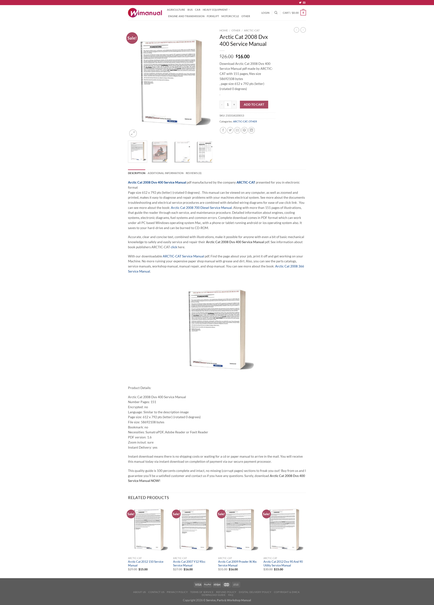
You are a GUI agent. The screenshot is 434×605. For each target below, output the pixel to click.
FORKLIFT (213, 16)
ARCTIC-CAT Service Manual (183, 256)
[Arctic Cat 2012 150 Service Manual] (149, 529)
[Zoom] (133, 133)
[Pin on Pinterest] (244, 130)
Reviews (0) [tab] (194, 173)
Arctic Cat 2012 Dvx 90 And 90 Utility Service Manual (283, 563)
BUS (190, 9)
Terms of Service (201, 592)
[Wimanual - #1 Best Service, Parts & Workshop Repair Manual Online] (145, 12)
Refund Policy (226, 592)
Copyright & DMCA (287, 592)
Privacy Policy (177, 592)
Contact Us (156, 592)
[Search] (276, 12)
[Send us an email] (304, 2)
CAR (197, 9)
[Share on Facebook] (223, 130)
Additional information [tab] (165, 173)
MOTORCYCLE (230, 16)
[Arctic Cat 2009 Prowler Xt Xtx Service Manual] (239, 529)
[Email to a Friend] (237, 130)
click (174, 247)
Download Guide (214, 594)
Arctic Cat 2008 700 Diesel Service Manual (201, 208)
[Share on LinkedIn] (251, 130)
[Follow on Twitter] (300, 2)
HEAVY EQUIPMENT (215, 9)
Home (224, 30)
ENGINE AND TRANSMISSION (186, 16)
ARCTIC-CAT (252, 30)
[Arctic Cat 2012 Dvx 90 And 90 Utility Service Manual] (284, 529)
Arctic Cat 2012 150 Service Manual (145, 563)
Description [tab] (136, 173)
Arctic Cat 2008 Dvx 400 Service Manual (157, 182)
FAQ (230, 594)
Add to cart (254, 104)
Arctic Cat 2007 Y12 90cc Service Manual (189, 563)
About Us (139, 592)
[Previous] (134, 82)
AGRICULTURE (176, 9)
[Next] (208, 82)
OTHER (245, 16)
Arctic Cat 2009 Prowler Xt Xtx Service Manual (237, 563)
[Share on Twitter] (230, 130)
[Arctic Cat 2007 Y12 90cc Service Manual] (194, 529)
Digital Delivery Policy (255, 592)
